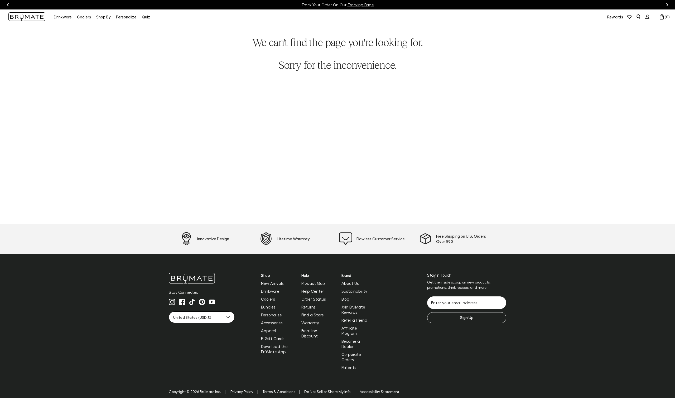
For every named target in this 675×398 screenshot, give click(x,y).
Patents (348, 367)
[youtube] (212, 302)
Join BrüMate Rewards (353, 310)
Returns (308, 307)
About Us (350, 283)
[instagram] (172, 302)
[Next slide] (667, 4)
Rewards (615, 16)
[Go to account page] (647, 16)
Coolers (268, 299)
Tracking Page (361, 4)
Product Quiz (313, 283)
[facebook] (182, 302)
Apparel (268, 330)
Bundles (268, 307)
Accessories (272, 322)
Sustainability (354, 291)
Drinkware (270, 291)
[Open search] (638, 16)
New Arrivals (272, 283)
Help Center (312, 291)
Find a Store (312, 314)
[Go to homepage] (26, 16)
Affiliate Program (349, 331)
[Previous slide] (8, 4)
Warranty (310, 322)
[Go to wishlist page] (629, 16)
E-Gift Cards (273, 338)
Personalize (271, 314)
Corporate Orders (351, 357)
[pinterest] (202, 302)
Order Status (313, 299)
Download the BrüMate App (274, 349)
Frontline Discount (309, 333)
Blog (345, 299)
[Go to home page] (202, 278)
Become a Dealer (350, 344)
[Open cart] (661, 16)
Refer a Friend (354, 320)
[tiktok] (192, 302)
